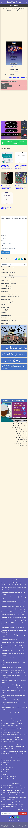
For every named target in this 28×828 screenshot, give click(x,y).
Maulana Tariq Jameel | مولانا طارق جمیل (11, 667)
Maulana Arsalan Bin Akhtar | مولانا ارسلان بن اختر (13, 609)
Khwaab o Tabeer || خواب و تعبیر (8, 320)
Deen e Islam (5, 764)
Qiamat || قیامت (4, 323)
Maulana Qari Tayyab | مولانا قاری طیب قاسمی (13, 647)
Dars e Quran (5, 762)
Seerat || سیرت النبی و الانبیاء (7, 280)
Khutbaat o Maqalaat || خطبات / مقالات (10, 296)
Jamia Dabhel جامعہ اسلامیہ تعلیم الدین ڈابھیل (13, 753)
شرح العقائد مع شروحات (20, 433)
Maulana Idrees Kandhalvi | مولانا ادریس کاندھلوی (13, 645)
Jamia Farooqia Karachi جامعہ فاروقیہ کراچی (13, 725)
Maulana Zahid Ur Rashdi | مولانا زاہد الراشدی (13, 670)
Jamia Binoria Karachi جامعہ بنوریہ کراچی (12, 739)
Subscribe (23, 813)
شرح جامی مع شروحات (20, 441)
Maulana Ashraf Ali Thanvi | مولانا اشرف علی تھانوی (14, 611)
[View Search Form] (26, 2)
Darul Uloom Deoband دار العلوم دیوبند (11, 721)
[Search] (25, 264)
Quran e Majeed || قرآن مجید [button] (7, 266)
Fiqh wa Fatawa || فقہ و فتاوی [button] (8, 272)
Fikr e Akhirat (5, 769)
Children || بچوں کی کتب (6, 318)
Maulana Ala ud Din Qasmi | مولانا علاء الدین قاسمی (14, 617)
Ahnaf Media (5, 771)
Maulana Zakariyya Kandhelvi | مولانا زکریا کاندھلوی (14, 672)
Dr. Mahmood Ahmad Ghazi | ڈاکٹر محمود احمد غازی (14, 584)
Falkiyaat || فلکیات (5, 304)
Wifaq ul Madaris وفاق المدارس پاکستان (12, 723)
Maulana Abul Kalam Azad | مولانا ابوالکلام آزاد (13, 606)
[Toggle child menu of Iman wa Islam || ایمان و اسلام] (26, 278)
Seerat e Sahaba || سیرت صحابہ (8, 283)
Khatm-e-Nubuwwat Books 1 (9, 776)
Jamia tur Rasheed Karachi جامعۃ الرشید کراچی (14, 797)
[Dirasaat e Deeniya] (14, 354)
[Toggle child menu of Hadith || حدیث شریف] (26, 269)
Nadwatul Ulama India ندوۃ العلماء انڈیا (11, 741)
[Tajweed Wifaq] (14, 360)
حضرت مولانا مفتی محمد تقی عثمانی (17, 77)
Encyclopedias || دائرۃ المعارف (8, 302)
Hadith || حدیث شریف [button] (6, 269)
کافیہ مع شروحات (21, 445)
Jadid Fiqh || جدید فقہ (7, 85)
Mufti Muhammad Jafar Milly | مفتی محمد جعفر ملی (14, 699)
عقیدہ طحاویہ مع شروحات (19, 443)
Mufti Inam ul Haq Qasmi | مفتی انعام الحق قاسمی (14, 687)
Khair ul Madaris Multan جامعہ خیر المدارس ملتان (14, 744)
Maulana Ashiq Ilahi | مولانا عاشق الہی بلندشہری (13, 614)
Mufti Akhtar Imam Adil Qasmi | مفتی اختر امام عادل (14, 685)
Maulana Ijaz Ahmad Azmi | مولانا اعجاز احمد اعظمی (14, 620)
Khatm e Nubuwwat (7, 767)
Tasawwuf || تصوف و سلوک (7, 286)
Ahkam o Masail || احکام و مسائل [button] (8, 275)
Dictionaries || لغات (5, 299)
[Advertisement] (14, 27)
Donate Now (14, 5)
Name (2, 240)
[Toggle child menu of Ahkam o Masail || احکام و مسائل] (26, 275)
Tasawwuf (5, 774)
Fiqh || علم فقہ (5, 83)
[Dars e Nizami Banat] (14, 347)
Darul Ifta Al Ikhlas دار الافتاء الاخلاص (11, 802)
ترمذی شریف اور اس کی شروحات (18, 425)
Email (2, 245)
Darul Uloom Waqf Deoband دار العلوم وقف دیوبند (14, 734)
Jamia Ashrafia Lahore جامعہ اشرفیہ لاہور (12, 737)
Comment (3, 235)
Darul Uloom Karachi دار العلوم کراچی (11, 732)
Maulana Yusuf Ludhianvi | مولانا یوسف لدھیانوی (13, 642)
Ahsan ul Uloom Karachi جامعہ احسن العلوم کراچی (14, 746)
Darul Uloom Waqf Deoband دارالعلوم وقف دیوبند (14, 787)
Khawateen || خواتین (6, 315)
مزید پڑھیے (5, 826)
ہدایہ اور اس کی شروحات (19, 429)
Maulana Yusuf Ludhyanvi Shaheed (11, 760)
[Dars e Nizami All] (14, 334)
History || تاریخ (4, 309)
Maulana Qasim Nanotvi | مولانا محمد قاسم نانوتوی (14, 650)
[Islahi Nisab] (14, 367)
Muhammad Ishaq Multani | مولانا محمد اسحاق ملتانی (14, 712)
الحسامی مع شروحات (20, 435)
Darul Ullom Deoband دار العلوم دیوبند (11, 785)
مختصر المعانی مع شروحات (19, 437)
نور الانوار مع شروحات (20, 439)
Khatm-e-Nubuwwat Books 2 (9, 778)
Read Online (14, 66)
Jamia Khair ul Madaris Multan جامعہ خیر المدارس (14, 809)
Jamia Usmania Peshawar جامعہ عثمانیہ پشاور (13, 748)
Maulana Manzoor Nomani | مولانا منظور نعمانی (13, 639)
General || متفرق (5, 307)
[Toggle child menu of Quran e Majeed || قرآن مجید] (26, 267)
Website (2, 250)
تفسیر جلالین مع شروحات (20, 431)
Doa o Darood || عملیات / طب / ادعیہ (9, 294)
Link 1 (11, 72)
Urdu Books (4, 87)
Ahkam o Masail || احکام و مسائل (9, 81)
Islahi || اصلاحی (4, 291)
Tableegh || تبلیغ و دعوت (6, 288)
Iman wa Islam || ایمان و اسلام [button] (8, 277)
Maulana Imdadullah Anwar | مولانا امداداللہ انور (13, 627)
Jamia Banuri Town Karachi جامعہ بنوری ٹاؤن (13, 792)
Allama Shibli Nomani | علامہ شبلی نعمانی (11, 582)
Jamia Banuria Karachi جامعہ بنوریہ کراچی (12, 804)
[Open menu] (2, 2)
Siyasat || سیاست (5, 312)
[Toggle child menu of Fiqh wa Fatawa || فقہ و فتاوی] (26, 272)
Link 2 (16, 72)
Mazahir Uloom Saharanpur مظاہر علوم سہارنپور (14, 751)
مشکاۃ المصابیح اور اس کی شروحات (17, 427)
